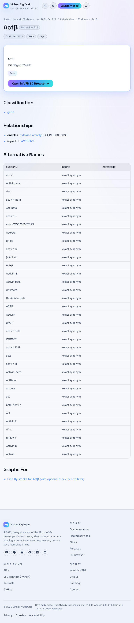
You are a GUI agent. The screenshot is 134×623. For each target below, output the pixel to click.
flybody (63, 605)
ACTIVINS (27, 141)
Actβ (94, 19)
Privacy (7, 615)
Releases (75, 548)
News (73, 542)
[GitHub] (45, 552)
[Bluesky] (22, 552)
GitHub (7, 589)
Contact (74, 589)
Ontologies (67, 19)
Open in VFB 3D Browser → (30, 83)
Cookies (21, 615)
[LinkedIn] (37, 552)
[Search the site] (45, 5)
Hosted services (80, 535)
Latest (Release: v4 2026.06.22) (34, 19)
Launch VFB (68, 5)
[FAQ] (14, 552)
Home (6, 19)
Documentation (79, 529)
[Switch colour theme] (53, 5)
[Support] (6, 552)
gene (10, 112)
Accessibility (37, 615)
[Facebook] (30, 552)
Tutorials (8, 583)
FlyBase (83, 19)
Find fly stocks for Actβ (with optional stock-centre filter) (45, 479)
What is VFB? (78, 570)
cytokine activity (31, 135)
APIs (6, 570)
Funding (75, 583)
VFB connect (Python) (16, 576)
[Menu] (86, 5)
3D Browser (77, 555)
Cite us (74, 576)
